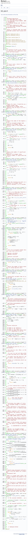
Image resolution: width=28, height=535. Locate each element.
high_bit (8, 130)
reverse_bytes (15, 398)
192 (2, 294)
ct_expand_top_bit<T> (17, 70)
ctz (7, 189)
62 (2, 111)
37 (2, 68)
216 (2, 334)
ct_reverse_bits (21, 372)
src (1, 7)
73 (2, 129)
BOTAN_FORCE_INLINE (11, 55)
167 (2, 259)
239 (2, 372)
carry (15, 516)
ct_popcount (10, 435)
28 (2, 55)
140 (2, 228)
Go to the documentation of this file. (9, 14)
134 (2, 218)
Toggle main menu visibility (2, 5)
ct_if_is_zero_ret (11, 83)
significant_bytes (11, 160)
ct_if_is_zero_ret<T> (20, 197)
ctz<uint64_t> (15, 288)
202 (2, 314)
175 (2, 271)
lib (4, 7)
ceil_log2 (19, 228)
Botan (13, 46)
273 (2, 434)
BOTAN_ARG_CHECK (12, 221)
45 (2, 81)
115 (2, 188)
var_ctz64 (8, 279)
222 (2, 343)
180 (2, 278)
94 (2, 159)
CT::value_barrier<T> (17, 95)
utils (7, 7)
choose (13, 363)
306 (2, 495)
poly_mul (15, 495)
